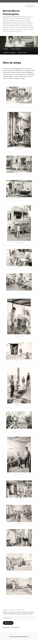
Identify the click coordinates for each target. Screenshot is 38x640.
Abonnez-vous (8, 623)
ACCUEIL (5, 49)
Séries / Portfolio (22, 52)
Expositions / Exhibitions (9, 52)
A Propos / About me (16, 49)
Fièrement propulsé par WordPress (19, 636)
